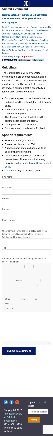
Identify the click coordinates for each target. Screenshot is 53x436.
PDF (16, 56)
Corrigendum (26, 56)
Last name (7, 187)
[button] (6, 266)
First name (7, 176)
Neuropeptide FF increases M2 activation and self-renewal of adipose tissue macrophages (25, 18)
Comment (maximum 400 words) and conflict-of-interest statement (24, 260)
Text (10, 56)
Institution (6, 209)
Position (6, 198)
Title (4, 247)
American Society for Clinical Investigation (13, 417)
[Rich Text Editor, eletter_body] (26, 326)
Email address (8, 220)
